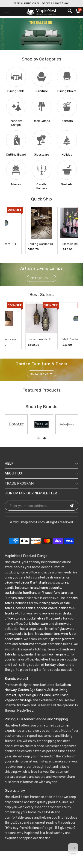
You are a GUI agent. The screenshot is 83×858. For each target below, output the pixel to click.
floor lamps (55, 654)
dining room (50, 603)
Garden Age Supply (32, 690)
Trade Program (19, 483)
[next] (70, 230)
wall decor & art (26, 582)
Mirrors (16, 184)
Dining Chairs (66, 91)
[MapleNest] (41, 11)
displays (45, 582)
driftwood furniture (52, 593)
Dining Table (16, 91)
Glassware (41, 154)
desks (67, 613)
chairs (73, 598)
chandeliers (67, 649)
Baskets (67, 184)
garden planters (62, 639)
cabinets (55, 618)
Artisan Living (57, 690)
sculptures (60, 582)
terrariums (26, 644)
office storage (15, 618)
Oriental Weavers (17, 705)
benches (21, 603)
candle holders (15, 588)
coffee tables (25, 608)
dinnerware (63, 624)
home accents (50, 588)
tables (9, 603)
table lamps (13, 654)
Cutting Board (16, 154)
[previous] (8, 230)
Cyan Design (27, 695)
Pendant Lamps (16, 122)
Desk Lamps (41, 121)
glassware (66, 629)
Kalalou (65, 685)
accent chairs (47, 608)
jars (30, 634)
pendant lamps (35, 654)
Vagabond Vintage (18, 700)
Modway (11, 690)
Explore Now (39, 278)
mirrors (32, 588)
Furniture (41, 91)
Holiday (67, 154)
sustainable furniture (20, 593)
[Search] (69, 10)
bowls (9, 634)
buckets (21, 634)
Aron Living (60, 695)
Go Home (44, 695)
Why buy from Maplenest (24, 828)
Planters (67, 121)
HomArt (10, 695)
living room (42, 613)
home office (28, 572)
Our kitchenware (36, 624)
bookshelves (36, 618)
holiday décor (55, 665)
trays (39, 634)
